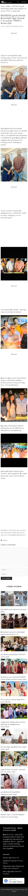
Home (3, 6)
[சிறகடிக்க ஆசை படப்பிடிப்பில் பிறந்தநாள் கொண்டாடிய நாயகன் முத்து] (14, 804)
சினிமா (8, 6)
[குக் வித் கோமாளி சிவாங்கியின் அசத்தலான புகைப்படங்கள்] (14, 781)
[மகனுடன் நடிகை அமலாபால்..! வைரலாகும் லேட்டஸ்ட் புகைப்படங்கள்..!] (14, 759)
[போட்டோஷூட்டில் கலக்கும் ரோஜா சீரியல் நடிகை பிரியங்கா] (14, 689)
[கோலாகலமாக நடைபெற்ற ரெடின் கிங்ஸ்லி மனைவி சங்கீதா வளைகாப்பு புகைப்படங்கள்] (14, 666)
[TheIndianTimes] (6, 2)
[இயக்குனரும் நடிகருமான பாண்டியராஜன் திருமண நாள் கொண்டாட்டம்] (14, 621)
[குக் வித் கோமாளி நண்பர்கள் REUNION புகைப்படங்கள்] (14, 644)
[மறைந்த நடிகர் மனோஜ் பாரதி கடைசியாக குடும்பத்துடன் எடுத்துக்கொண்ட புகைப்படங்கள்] (14, 711)
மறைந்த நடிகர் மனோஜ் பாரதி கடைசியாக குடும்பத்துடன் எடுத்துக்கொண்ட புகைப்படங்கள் (13, 724)
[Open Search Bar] (18, 2)
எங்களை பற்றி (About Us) (11, 858)
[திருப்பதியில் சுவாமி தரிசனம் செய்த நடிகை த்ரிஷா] (14, 599)
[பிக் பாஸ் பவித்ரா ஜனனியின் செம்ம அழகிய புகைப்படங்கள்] (14, 736)
